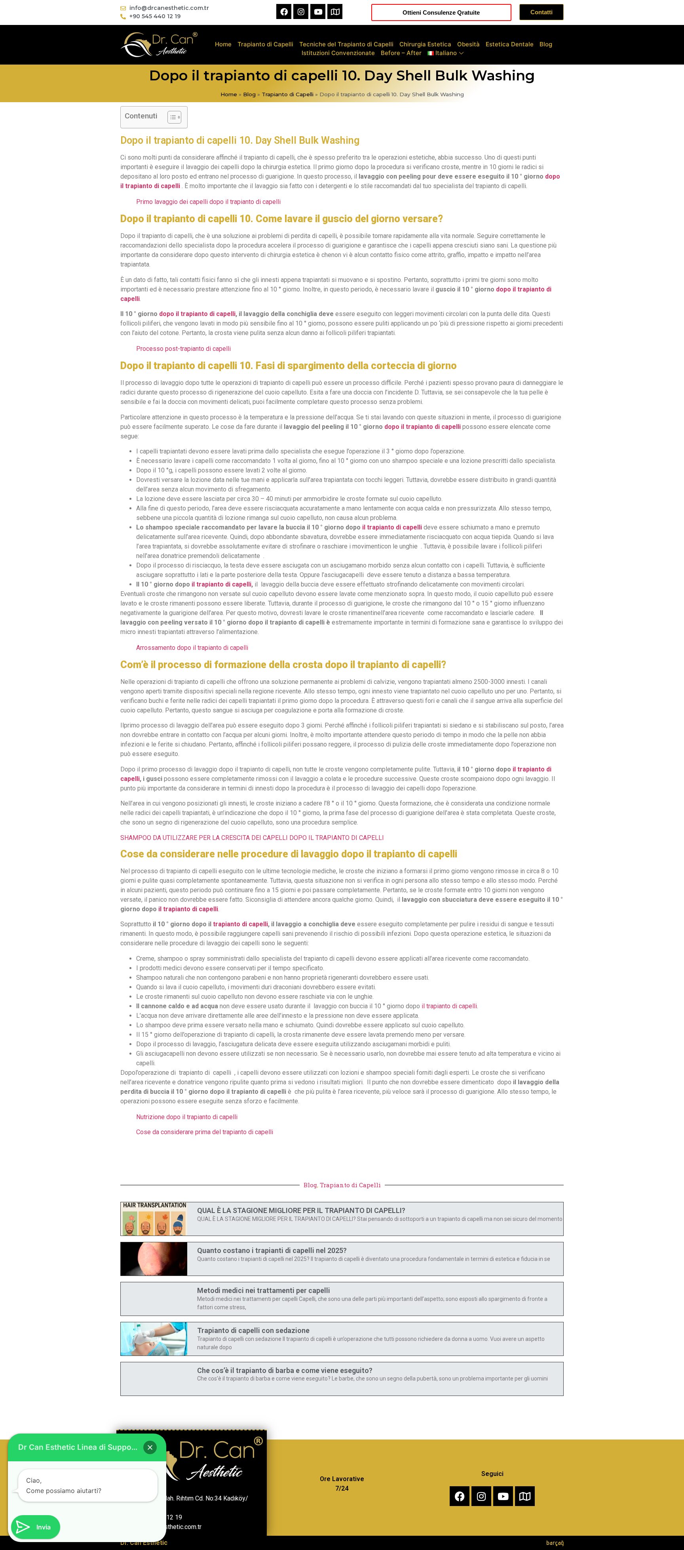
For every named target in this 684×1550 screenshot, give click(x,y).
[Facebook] (283, 11)
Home (223, 44)
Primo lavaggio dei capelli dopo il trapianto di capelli (208, 202)
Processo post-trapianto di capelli (183, 348)
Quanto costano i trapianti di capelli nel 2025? (272, 1250)
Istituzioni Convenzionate (338, 53)
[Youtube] (317, 11)
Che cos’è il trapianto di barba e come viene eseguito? (284, 1370)
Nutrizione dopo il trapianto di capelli (187, 1117)
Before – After (401, 53)
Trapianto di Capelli (265, 44)
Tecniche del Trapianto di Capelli (346, 44)
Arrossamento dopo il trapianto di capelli (192, 647)
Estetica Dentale (510, 44)
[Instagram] (300, 11)
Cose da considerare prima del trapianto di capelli (204, 1132)
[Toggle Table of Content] (170, 117)
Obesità (468, 44)
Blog (546, 44)
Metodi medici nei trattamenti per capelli (263, 1290)
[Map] (334, 11)
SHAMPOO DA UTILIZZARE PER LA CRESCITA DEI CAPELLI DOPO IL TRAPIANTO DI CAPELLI (252, 838)
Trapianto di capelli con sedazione (253, 1330)
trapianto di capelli (240, 924)
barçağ (555, 1542)
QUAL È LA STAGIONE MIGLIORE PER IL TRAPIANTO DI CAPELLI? (301, 1210)
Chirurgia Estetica (425, 44)
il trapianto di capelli (392, 527)
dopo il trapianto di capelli (197, 314)
